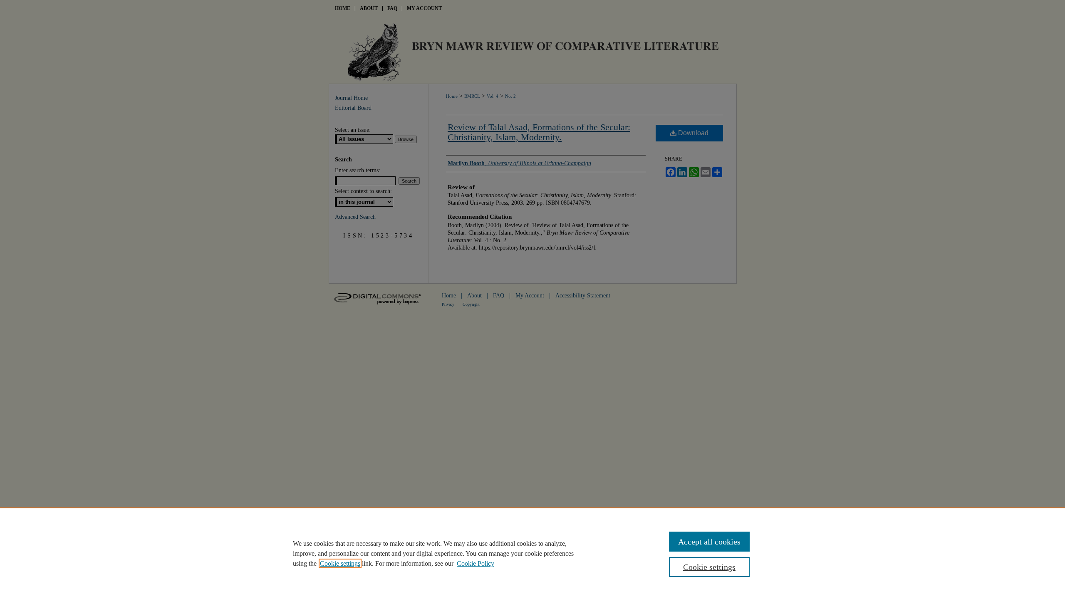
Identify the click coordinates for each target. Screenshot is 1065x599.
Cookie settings (340, 563)
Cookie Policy (475, 563)
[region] (532, 553)
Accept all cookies (709, 541)
